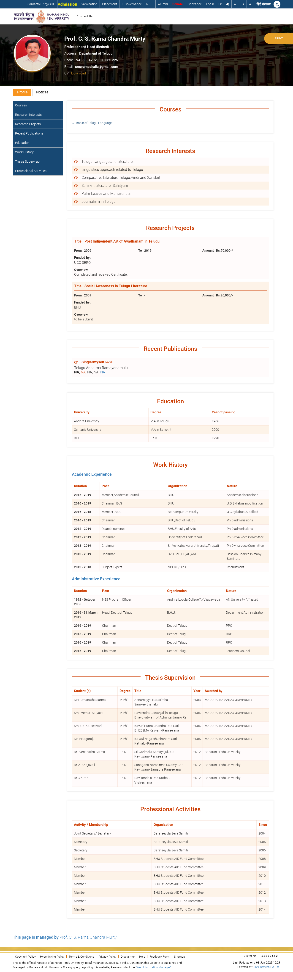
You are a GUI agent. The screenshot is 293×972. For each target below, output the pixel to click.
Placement (109, 4)
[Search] (277, 4)
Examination (89, 4)
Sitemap (179, 956)
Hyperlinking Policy (52, 956)
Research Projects (28, 124)
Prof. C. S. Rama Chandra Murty (104, 38)
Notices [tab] (42, 92)
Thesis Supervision (28, 161)
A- (250, 4)
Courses (21, 105)
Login (210, 4)
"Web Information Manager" (153, 967)
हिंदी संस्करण (264, 4)
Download (78, 73)
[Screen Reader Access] (228, 4)
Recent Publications (29, 133)
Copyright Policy (25, 956)
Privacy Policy (107, 956)
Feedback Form (159, 956)
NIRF (149, 4)
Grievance (194, 4)
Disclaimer (128, 956)
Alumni (163, 4)
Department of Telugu (95, 53)
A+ (236, 4)
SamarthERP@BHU (41, 4)
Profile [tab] (22, 92)
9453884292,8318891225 (97, 60)
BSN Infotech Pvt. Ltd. (267, 967)
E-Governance (132, 4)
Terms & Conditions (81, 956)
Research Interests (28, 114)
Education (22, 143)
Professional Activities (30, 171)
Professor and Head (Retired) (86, 47)
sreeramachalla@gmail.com (96, 67)
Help (142, 956)
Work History (24, 152)
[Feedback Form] (220, 4)
